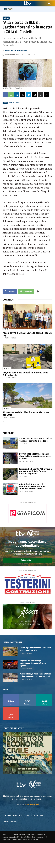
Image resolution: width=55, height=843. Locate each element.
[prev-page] (4, 422)
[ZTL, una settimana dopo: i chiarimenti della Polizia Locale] (27, 356)
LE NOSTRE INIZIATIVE (13, 728)
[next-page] (8, 422)
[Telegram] (28, 94)
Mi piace (10, 694)
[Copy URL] (46, 94)
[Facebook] (5, 94)
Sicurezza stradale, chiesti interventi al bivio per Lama (26, 413)
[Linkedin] (16, 94)
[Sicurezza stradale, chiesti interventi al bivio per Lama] (27, 395)
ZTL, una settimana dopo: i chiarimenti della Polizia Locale (25, 374)
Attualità (6, 369)
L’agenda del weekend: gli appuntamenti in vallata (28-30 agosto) (33, 663)
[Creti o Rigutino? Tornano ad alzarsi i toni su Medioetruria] (10, 651)
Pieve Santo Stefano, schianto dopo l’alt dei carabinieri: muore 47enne (35, 456)
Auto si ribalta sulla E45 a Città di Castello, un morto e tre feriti (35, 439)
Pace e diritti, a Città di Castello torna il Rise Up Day (27, 334)
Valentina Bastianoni (16, 50)
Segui (27, 694)
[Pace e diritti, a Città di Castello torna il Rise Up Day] (27, 316)
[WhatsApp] (11, 94)
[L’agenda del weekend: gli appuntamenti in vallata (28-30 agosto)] (10, 664)
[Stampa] (40, 94)
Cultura (6, 18)
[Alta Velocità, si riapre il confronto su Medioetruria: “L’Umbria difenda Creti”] (10, 489)
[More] (37, 291)
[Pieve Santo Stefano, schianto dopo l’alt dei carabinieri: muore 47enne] (10, 459)
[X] (22, 94)
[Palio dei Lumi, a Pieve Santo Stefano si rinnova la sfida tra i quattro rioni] (10, 677)
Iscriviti (10, 708)
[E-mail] (34, 94)
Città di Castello (14, 103)
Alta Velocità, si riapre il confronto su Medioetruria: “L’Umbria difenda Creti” (32, 486)
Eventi (5, 329)
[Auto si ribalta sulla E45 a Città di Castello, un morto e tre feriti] (10, 443)
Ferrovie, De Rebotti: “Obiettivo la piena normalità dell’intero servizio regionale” (35, 471)
